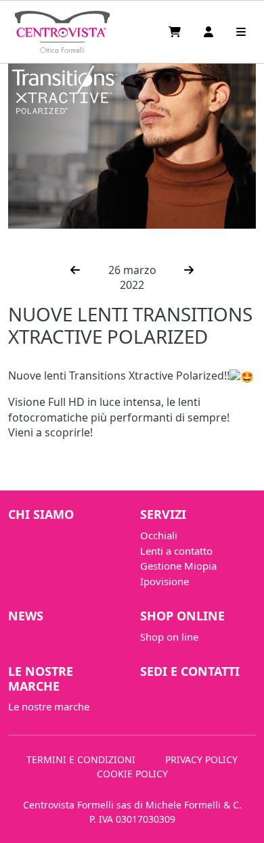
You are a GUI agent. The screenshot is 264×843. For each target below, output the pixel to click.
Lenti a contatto (176, 550)
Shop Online (182, 616)
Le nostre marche (40, 678)
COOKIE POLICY (132, 773)
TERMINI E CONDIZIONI (80, 759)
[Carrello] (176, 32)
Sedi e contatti (190, 671)
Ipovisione (164, 581)
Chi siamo (41, 514)
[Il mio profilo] (210, 32)
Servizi (163, 514)
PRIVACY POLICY (201, 759)
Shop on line (169, 636)
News (25, 616)
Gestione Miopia (178, 565)
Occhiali (158, 535)
